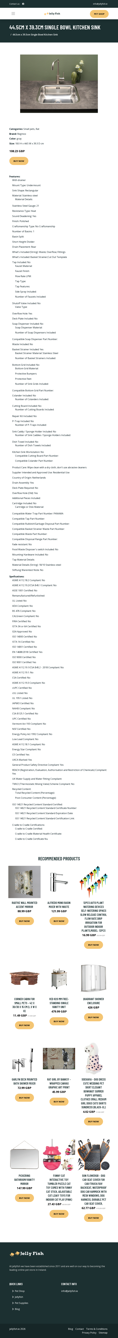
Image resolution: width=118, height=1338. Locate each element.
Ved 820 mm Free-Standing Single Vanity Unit (59, 1003)
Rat (37, 129)
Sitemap (103, 1332)
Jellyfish (19, 1297)
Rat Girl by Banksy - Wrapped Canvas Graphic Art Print (59, 1083)
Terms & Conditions (96, 1329)
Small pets (29, 129)
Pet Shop (99, 13)
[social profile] (23, 4)
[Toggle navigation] (13, 13)
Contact (79, 1329)
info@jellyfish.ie (100, 3)
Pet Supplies (21, 1303)
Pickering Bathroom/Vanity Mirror (24, 1179)
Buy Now (19, 161)
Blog (17, 1309)
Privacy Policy (89, 1332)
